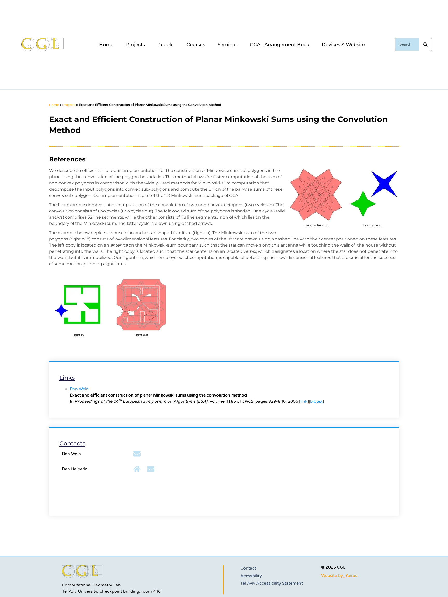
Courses (195, 44)
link (303, 401)
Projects (135, 44)
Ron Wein (79, 389)
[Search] (425, 44)
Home (106, 44)
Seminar (227, 44)
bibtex (316, 401)
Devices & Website (343, 44)
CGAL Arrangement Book (279, 44)
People (165, 44)
